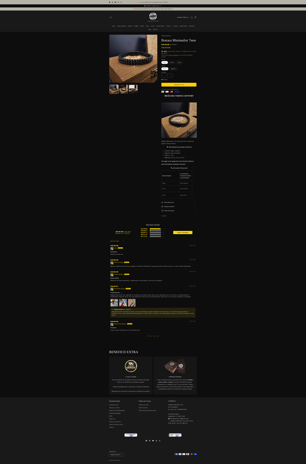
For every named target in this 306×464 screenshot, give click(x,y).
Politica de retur (143, 407)
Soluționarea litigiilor (115, 413)
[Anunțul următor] (170, 2)
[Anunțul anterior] (136, 2)
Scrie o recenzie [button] (182, 232)
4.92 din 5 (127, 231)
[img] (114, 245)
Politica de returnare (115, 421)
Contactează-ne (113, 404)
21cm (172, 62)
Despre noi (112, 419)
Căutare (111, 427)
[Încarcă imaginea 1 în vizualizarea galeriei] (114, 89)
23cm (179, 62)
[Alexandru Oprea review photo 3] (132, 303)
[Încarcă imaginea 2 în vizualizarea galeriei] (123, 89)
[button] (111, 17)
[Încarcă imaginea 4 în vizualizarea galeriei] (133, 89)
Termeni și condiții (114, 407)
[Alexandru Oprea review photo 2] (123, 303)
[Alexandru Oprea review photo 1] (114, 303)
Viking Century (116, 460)
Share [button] (164, 216)
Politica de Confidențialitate (117, 410)
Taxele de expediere (173, 55)
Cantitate (163, 72)
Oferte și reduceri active (116, 424)
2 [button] (150, 336)
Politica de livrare (144, 404)
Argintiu (173, 68)
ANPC (110, 416)
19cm (164, 62)
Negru (165, 68)
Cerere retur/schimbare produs (147, 410)
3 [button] (153, 336)
